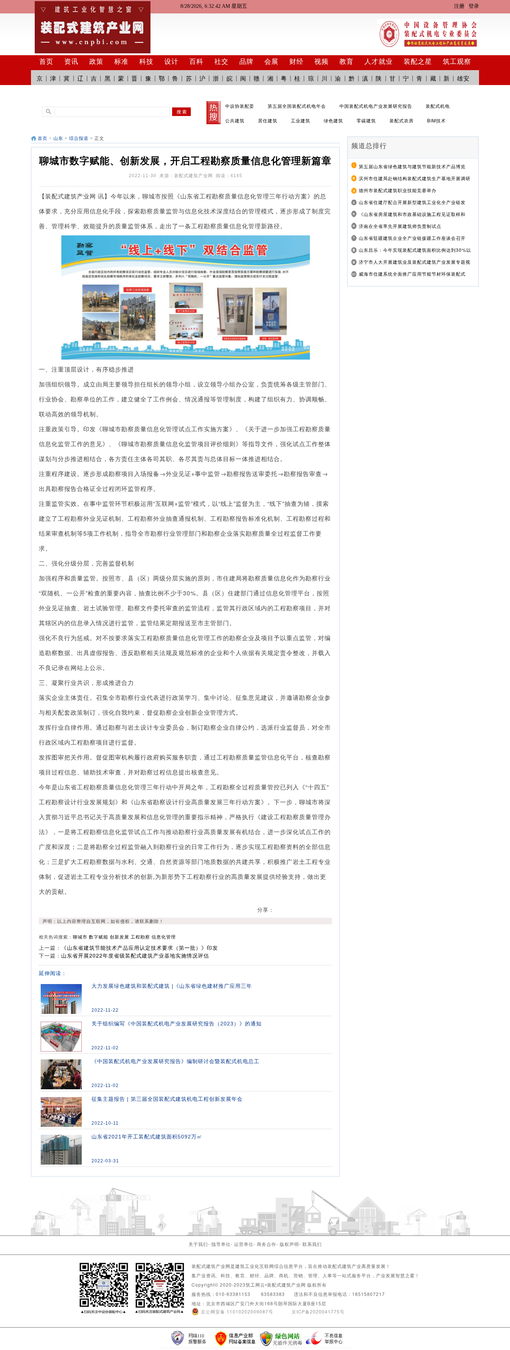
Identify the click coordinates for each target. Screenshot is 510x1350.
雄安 (463, 78)
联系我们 (312, 1244)
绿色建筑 (333, 120)
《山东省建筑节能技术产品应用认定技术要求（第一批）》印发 (139, 947)
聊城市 (80, 936)
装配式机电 (438, 106)
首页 (42, 138)
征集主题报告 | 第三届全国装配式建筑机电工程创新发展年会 (167, 1099)
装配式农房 (401, 120)
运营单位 (244, 1244)
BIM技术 (436, 120)
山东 (58, 138)
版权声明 (289, 1244)
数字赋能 (98, 936)
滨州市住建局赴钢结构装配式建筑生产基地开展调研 (414, 178)
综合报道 (78, 138)
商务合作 (266, 1244)
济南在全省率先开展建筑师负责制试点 (400, 226)
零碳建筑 (366, 120)
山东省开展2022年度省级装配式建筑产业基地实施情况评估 (135, 955)
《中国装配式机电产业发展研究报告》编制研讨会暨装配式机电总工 (175, 1061)
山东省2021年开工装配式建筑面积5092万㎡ (146, 1137)
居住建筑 (267, 120)
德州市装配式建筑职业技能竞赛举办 (397, 190)
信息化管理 (164, 936)
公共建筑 (235, 120)
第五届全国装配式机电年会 (297, 106)
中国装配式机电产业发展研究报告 (375, 106)
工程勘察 (140, 936)
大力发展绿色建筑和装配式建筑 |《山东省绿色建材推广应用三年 (171, 986)
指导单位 (221, 1244)
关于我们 (198, 1244)
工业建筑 (300, 120)
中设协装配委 (239, 106)
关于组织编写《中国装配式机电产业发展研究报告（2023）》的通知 (176, 1024)
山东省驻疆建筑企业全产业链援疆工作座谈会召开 (412, 238)
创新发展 (119, 936)
